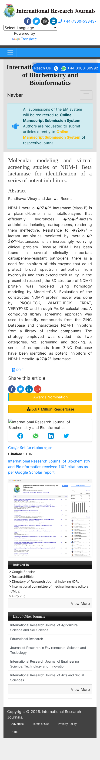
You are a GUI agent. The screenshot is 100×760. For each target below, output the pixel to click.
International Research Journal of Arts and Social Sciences (47, 677)
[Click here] (27, 21)
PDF (19, 370)
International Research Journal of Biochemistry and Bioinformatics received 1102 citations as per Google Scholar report (49, 467)
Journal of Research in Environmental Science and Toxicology (48, 650)
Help (14, 731)
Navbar (15, 95)
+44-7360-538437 (79, 21)
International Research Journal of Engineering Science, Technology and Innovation (44, 663)
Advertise (17, 724)
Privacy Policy (67, 724)
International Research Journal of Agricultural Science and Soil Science (44, 627)
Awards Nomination (50, 397)
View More (80, 603)
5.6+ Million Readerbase (52, 409)
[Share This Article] (20, 436)
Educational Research (26, 639)
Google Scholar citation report (30, 448)
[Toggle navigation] (10, 52)
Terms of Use (40, 724)
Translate (29, 39)
